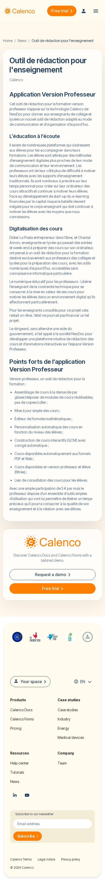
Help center (19, 763)
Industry (64, 719)
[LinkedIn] (14, 795)
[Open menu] (96, 11)
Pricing (15, 728)
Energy (63, 728)
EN (82, 681)
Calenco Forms (22, 719)
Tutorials (17, 772)
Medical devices (71, 737)
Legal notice (46, 859)
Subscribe (27, 836)
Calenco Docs (21, 710)
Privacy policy (70, 859)
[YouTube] (27, 795)
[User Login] (84, 11)
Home (7, 40)
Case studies (68, 710)
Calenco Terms (21, 859)
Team (62, 763)
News (22, 40)
